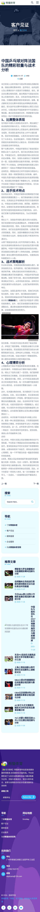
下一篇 (36, 484)
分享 (21, 79)
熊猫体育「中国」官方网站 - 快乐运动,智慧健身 (19, 900)
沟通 (14, 547)
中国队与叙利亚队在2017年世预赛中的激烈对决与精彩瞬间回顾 (33, 624)
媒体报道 (10, 536)
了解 (12, 525)
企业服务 (10, 542)
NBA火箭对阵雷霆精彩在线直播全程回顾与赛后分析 (25, 682)
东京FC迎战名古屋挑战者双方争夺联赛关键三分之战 (25, 657)
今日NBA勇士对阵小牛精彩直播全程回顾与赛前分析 (25, 596)
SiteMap (26, 819)
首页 (15, 30)
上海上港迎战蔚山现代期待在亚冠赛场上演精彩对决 (25, 669)
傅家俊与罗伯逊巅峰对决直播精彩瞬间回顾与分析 (25, 571)
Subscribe (27, 797)
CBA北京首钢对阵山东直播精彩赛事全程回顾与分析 (25, 695)
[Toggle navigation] (37, 2)
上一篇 (4, 484)
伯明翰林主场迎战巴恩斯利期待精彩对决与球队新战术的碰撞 (25, 583)
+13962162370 (12, 869)
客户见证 (10, 531)
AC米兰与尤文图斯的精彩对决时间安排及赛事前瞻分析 (25, 707)
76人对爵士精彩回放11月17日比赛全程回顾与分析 (25, 720)
